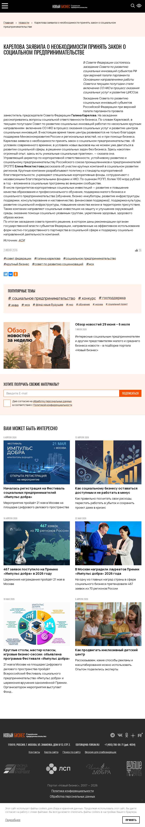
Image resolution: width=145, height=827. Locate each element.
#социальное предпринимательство (89, 258)
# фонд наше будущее (48, 305)
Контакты (34, 752)
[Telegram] (6, 274)
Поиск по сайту (72, 752)
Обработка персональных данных (72, 796)
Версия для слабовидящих (101, 752)
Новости (24, 22)
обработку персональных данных (52, 401)
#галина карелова (47, 258)
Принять (131, 820)
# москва (98, 304)
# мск (25, 305)
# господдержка (112, 298)
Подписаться (130, 393)
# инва (13, 305)
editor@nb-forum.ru (87, 744)
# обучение (83, 304)
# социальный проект (117, 304)
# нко (69, 304)
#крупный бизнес (16, 264)
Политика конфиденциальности (72, 791)
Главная (8, 22)
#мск (90, 264)
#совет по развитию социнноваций (57, 264)
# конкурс (87, 298)
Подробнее (12, 820)
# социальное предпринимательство (41, 298)
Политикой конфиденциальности (52, 405)
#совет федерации (17, 258)
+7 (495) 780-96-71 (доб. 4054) (120, 744)
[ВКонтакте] (10, 274)
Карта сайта (51, 752)
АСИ (22, 240)
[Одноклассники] (15, 274)
